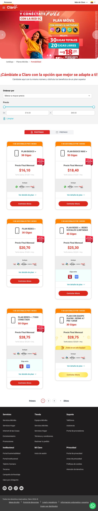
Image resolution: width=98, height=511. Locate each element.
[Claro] (12, 7)
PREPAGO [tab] (63, 132)
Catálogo (9, 62)
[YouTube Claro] (21, 488)
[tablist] (49, 132)
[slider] (4, 107)
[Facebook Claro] (5, 488)
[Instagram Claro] (16, 488)
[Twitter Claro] (10, 488)
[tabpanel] (49, 265)
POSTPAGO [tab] (39, 132)
